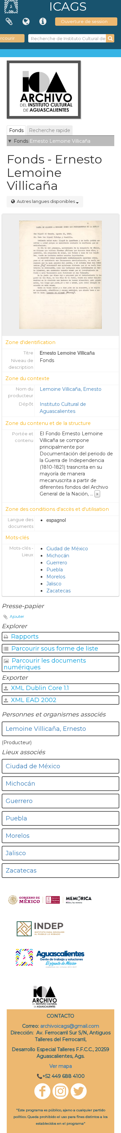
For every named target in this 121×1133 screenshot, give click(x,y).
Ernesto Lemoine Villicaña (60, 141)
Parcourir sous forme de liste (54, 648)
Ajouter (17, 616)
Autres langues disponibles (46, 201)
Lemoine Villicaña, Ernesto (71, 389)
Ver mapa (60, 1066)
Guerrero (56, 563)
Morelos (55, 577)
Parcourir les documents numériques (45, 664)
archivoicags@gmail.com (69, 1026)
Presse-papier (9, 21)
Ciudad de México (67, 549)
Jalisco (54, 584)
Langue (25, 21)
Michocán (57, 556)
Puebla (54, 570)
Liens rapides (42, 21)
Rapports (24, 636)
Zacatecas (58, 591)
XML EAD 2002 (32, 700)
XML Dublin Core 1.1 (39, 688)
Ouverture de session (84, 21)
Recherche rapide (49, 130)
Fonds (16, 130)
